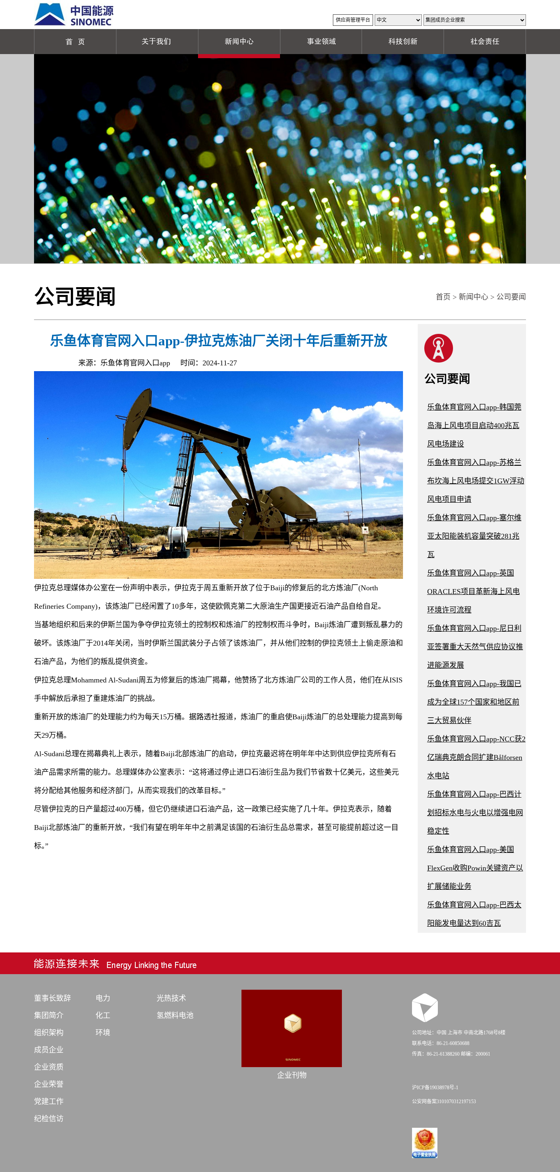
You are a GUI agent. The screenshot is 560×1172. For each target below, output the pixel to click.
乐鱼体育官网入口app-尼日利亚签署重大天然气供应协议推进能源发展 (475, 646)
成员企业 (49, 1050)
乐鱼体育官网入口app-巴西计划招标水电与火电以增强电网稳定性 (475, 812)
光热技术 (171, 998)
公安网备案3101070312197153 (444, 1101)
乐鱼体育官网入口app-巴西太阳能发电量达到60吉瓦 (474, 914)
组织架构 (49, 1033)
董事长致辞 (52, 998)
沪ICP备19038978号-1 (435, 1087)
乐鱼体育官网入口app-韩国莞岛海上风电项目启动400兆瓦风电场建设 (474, 425)
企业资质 (49, 1067)
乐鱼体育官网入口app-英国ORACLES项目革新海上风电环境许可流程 (473, 591)
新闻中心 (473, 297)
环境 (103, 1033)
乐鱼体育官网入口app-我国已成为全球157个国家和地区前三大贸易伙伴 (474, 702)
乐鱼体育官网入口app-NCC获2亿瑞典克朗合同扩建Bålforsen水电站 (476, 757)
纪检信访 (49, 1119)
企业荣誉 (49, 1084)
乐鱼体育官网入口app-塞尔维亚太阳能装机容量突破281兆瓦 (474, 536)
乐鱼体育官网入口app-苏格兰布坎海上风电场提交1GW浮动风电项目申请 (475, 480)
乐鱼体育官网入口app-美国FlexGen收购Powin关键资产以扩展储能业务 (475, 868)
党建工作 (49, 1101)
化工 (103, 1015)
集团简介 (49, 1015)
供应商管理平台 (353, 20)
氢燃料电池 (175, 1015)
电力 (103, 998)
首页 (443, 297)
